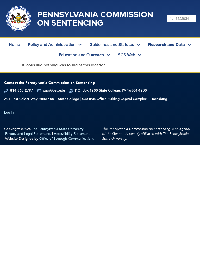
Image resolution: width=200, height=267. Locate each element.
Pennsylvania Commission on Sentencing (95, 18)
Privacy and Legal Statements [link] (28, 133)
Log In (9, 112)
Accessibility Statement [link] (72, 133)
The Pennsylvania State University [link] (58, 128)
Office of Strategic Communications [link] (66, 138)
